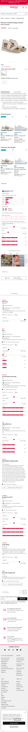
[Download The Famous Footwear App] (20, 650)
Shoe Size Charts (4, 690)
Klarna (2, 695)
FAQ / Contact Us (4, 681)
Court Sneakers (4, 666)
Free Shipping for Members (14, 608)
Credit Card (18, 671)
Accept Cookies (14, 723)
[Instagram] (13, 650)
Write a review (15, 28)
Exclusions (3, 684)
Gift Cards (3, 688)
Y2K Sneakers (4, 663)
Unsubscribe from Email (6, 700)
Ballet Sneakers (4, 661)
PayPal (2, 699)
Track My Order (4, 686)
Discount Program (20, 690)
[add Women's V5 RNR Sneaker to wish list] (13, 117)
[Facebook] (5, 650)
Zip (2, 693)
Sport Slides (3, 665)
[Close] (25, 712)
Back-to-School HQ (5, 658)
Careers (18, 683)
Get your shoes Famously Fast (14, 627)
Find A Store (19, 661)
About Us (18, 681)
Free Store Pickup (20, 658)
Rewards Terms (19, 675)
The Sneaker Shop (5, 659)
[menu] (2, 8)
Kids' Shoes (3, 670)
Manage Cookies (4, 704)
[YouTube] (17, 650)
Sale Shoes (3, 672)
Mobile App (18, 673)
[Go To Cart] (26, 7)
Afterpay (3, 697)
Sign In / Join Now (20, 668)
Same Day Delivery (20, 659)
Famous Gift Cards (12, 618)
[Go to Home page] (14, 7)
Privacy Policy (17, 719)
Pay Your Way (10, 636)
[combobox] (14, 13)
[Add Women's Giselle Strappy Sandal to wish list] (4, 82)
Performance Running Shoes (7, 668)
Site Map (18, 688)
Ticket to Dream (19, 686)
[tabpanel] (14, 1)
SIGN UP (22, 598)
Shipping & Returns (5, 683)
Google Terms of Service (10, 602)
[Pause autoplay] (27, 4)
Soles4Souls (18, 684)
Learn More (18, 669)
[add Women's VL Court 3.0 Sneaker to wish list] (26, 117)
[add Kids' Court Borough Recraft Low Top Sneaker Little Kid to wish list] (26, 150)
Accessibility (3, 702)
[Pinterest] (9, 650)
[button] (16, 2)
